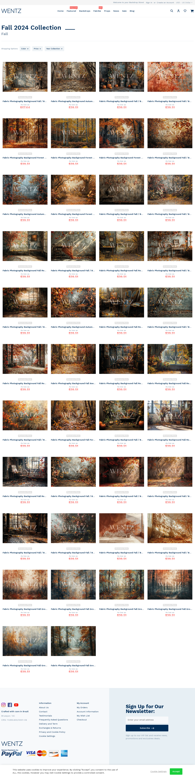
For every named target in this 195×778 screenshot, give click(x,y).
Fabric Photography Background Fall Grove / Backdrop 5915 (34, 665)
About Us (44, 707)
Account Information (88, 711)
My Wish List (83, 715)
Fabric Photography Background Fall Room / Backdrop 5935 (34, 383)
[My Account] (178, 11)
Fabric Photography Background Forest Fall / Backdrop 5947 (82, 214)
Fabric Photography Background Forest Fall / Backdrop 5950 (131, 157)
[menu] (95, 11)
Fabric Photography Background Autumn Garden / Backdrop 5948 (37, 214)
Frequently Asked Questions (53, 719)
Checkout (82, 719)
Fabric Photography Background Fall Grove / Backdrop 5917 (130, 609)
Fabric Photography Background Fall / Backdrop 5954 (127, 101)
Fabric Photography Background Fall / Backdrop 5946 (127, 214)
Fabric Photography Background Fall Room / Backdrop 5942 (130, 270)
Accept (176, 771)
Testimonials (45, 715)
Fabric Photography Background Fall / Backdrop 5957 (31, 101)
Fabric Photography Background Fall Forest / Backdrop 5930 (83, 440)
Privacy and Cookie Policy (52, 732)
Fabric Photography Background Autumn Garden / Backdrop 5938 (85, 327)
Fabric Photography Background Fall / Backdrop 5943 (79, 270)
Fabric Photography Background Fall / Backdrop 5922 (79, 552)
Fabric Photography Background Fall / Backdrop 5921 (127, 552)
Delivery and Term (48, 724)
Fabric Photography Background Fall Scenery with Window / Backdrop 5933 (91, 383)
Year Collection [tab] (53, 49)
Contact (43, 711)
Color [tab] (23, 49)
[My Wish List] (185, 11)
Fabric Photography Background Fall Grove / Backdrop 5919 (34, 609)
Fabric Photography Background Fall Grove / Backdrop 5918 (82, 609)
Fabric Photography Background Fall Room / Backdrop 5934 (130, 383)
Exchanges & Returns (50, 728)
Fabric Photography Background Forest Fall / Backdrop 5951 (82, 157)
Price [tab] (36, 49)
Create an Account (165, 2)
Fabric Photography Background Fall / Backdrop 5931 (31, 440)
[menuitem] (60, 11)
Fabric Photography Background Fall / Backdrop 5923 (31, 552)
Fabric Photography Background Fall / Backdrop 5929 (127, 440)
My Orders (82, 707)
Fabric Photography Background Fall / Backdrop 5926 (79, 496)
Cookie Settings (47, 736)
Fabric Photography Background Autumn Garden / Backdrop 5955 (85, 101)
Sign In (149, 2)
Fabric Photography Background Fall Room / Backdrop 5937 (130, 327)
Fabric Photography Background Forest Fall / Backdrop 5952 (34, 157)
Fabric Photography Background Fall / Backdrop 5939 (31, 327)
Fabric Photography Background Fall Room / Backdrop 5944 (34, 270)
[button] (184, 2)
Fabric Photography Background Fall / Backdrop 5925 (127, 496)
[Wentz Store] (11, 11)
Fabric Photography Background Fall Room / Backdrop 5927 (34, 496)
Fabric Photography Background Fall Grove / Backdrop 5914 (82, 665)
